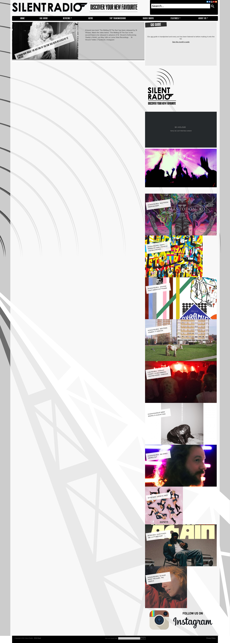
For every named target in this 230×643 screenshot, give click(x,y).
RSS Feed (37, 638)
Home (22, 18)
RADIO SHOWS (148, 18)
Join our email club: (111, 638)
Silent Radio (80, 8)
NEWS (91, 18)
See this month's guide (181, 42)
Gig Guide (44, 18)
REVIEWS (66, 18)
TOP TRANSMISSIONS (118, 18)
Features (175, 18)
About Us (202, 18)
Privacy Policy (211, 638)
